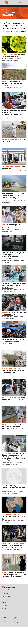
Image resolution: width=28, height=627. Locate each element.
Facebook (5, 605)
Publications (4, 617)
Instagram (5, 609)
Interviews (5, 622)
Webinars (16, 618)
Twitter (4, 606)
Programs (6, 5)
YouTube (4, 608)
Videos (15, 617)
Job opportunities (18, 624)
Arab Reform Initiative (6, 2)
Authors (4, 624)
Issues (16, 5)
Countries (22, 5)
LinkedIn (4, 611)
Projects (16, 621)
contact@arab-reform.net (7, 589)
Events (15, 620)
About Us (12, 5)
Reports (4, 620)
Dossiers (4, 621)
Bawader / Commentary (7, 618)
